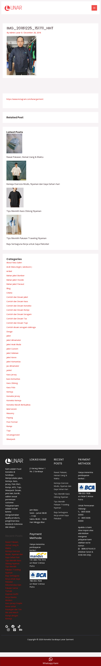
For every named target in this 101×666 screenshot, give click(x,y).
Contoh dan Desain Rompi (17, 310)
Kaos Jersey (11, 374)
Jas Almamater (12, 366)
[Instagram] (8, 629)
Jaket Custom (12, 348)
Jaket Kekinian (12, 353)
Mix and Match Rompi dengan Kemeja (11, 615)
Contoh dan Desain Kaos (17, 301)
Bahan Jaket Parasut (15, 284)
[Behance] (20, 629)
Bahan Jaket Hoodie (15, 279)
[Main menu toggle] (94, 8)
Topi (8, 430)
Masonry (10, 413)
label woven (11, 409)
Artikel (9, 271)
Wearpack (10, 439)
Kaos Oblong (12, 383)
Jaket (8, 335)
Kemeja (9, 391)
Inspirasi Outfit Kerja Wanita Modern (11, 597)
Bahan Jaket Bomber (15, 275)
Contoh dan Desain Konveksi (18, 305)
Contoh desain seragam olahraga (21, 327)
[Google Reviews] (6, 626)
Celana (9, 292)
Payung (9, 417)
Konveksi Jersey (13, 396)
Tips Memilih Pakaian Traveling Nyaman (26, 238)
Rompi (9, 426)
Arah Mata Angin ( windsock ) (19, 267)
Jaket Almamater (13, 340)
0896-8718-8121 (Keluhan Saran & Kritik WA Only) (87, 551)
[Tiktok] (19, 626)
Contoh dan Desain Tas (16, 318)
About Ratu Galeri (14, 262)
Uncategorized (12, 434)
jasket (9, 370)
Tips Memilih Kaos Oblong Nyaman (23, 211)
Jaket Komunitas (13, 361)
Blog (8, 288)
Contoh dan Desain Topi (17, 323)
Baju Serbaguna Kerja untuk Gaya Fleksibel (27, 244)
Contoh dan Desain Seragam (19, 314)
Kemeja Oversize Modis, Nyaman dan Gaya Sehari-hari (33, 184)
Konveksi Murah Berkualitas (18, 404)
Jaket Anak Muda (13, 344)
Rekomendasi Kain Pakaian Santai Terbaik (13, 587)
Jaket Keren (11, 357)
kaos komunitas (13, 379)
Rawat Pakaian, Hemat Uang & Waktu (24, 157)
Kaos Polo (10, 387)
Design (9, 331)
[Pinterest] (14, 629)
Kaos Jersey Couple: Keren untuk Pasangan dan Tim (13, 606)
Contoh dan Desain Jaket (17, 297)
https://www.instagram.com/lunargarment (24, 99)
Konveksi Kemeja (13, 400)
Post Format (12, 422)
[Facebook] (12, 626)
